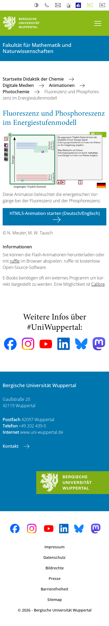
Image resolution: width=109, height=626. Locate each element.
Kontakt (11, 446)
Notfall (69, 5)
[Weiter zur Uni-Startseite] (27, 23)
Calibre (98, 284)
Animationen (62, 85)
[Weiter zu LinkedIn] (63, 344)
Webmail (58, 5)
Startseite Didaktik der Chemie (34, 79)
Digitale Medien (19, 85)
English (103, 5)
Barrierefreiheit (54, 589)
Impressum (54, 546)
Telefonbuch (48, 5)
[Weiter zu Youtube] (45, 343)
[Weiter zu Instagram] (28, 344)
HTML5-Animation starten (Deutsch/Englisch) (55, 213)
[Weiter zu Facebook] (10, 344)
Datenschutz (54, 557)
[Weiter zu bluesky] (81, 343)
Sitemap (54, 599)
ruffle (15, 261)
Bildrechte (55, 567)
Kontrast (37, 5)
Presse (55, 578)
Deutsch (91, 5)
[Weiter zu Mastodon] (99, 344)
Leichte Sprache (79, 5)
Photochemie (16, 92)
